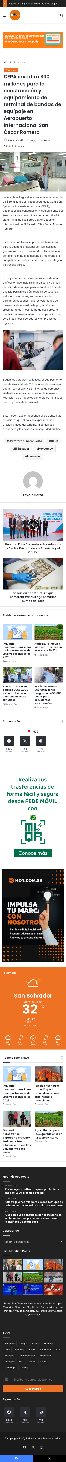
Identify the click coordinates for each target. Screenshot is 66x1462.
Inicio (9, 62)
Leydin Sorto (14, 140)
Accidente (10, 1343)
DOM (7, 1349)
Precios (31, 1361)
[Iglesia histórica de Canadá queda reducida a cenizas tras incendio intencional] (49, 1074)
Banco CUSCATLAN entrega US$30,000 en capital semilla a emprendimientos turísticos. (15, 693)
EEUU (32, 1349)
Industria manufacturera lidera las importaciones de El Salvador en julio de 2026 (17, 650)
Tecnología (10, 1367)
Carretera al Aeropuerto (25, 441)
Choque (23, 1343)
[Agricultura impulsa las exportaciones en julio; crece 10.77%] (48, 632)
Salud (43, 1361)
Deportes (48, 1343)
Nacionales (45, 1355)
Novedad (9, 1361)
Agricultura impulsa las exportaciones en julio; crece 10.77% (48, 647)
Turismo (24, 1367)
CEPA (54, 441)
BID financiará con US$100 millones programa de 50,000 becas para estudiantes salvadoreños (48, 695)
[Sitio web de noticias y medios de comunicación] (15, 15)
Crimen (35, 1343)
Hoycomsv (45, 448)
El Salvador (21, 448)
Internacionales (27, 1355)
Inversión (33, 456)
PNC (20, 1361)
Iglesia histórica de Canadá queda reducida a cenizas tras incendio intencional (47, 1093)
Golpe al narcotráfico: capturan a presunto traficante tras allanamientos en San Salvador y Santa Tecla (17, 1141)
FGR (58, 1349)
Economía (19, 62)
